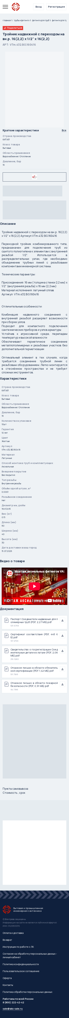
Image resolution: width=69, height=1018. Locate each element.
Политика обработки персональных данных (27, 991)
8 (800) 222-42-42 (13, 1002)
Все (64, 130)
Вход (39, 6)
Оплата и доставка (13, 933)
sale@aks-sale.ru (13, 1008)
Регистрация (56, 6)
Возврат (7, 939)
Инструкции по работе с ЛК (18, 946)
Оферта (7, 978)
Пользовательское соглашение (21, 971)
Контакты (8, 985)
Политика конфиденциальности (21, 964)
